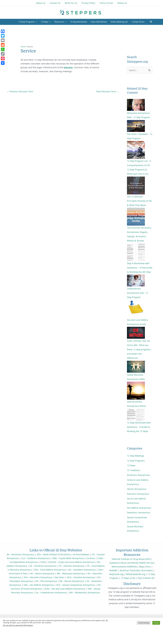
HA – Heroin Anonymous (42, 573)
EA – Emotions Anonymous (43, 565)
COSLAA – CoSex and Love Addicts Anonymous (71, 562)
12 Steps (131, 465)
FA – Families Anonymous (72, 565)
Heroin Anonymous (136, 489)
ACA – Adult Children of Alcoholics (54, 554)
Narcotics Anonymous (138, 493)
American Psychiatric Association (136, 570)
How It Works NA (145, 578)
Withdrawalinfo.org (135, 574)
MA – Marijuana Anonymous (71, 573)
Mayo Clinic (145, 566)
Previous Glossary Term (20, 91)
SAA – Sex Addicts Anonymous (39, 584)
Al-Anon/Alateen (81, 554)
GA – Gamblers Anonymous (82, 569)
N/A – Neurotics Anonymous (38, 577)
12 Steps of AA (128, 578)
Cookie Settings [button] (143, 623)
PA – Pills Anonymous (46, 581)
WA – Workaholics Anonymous (84, 592)
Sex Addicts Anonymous (139, 507)
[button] (151, 21)
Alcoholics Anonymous (138, 475)
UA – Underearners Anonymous (51, 592)
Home (23, 46)
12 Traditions (133, 470)
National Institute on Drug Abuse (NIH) (131, 559)
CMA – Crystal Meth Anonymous (68, 558)
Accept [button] (156, 623)
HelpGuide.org (116, 574)
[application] (36, 22)
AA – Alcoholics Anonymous (20, 554)
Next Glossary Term (107, 91)
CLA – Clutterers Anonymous (35, 558)
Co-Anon (90, 558)
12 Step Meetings (135, 455)
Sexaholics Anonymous (138, 512)
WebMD (113, 570)
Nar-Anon (59, 577)
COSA (43, 562)
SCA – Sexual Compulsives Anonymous (75, 584)
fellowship (68, 67)
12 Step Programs (136, 460)
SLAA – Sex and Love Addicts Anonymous (64, 588)
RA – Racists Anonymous (72, 581)
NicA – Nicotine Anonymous (81, 577)
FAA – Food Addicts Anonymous (50, 569)
